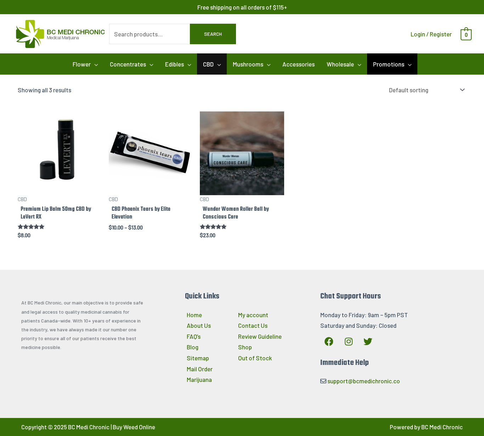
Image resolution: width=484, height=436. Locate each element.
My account (253, 314)
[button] (85, 64)
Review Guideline (260, 336)
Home (194, 314)
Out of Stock (255, 357)
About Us (199, 325)
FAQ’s (194, 336)
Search (213, 34)
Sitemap (198, 357)
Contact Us (253, 325)
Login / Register (431, 33)
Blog (192, 346)
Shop (245, 346)
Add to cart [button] (242, 186)
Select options (59, 186)
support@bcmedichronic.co (363, 380)
